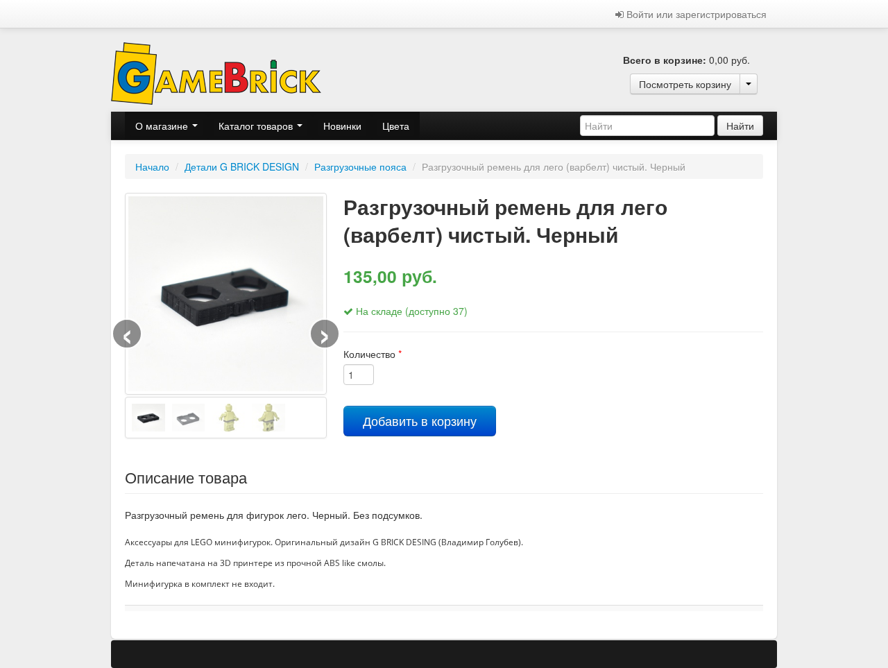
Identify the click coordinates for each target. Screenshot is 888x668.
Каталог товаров (257, 125)
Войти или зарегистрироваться (695, 14)
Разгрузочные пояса (360, 166)
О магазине (163, 125)
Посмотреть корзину (685, 84)
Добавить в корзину (420, 420)
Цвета (395, 125)
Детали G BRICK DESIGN (242, 166)
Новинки (342, 125)
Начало (152, 166)
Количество (372, 354)
